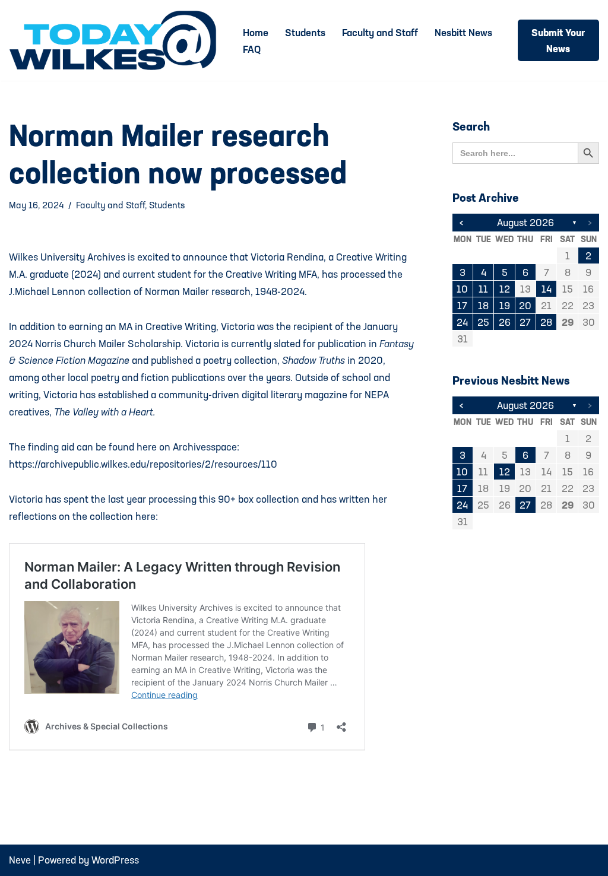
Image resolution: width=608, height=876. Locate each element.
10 (462, 289)
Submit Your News (558, 40)
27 (525, 322)
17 (462, 305)
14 (547, 289)
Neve (20, 859)
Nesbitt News (463, 32)
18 (483, 305)
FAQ (252, 49)
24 (462, 322)
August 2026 (525, 222)
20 (525, 305)
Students (305, 32)
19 (504, 305)
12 (504, 289)
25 (483, 322)
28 (546, 322)
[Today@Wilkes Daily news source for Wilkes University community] (116, 40)
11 (483, 289)
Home (255, 32)
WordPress (115, 859)
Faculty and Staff (380, 32)
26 (505, 322)
